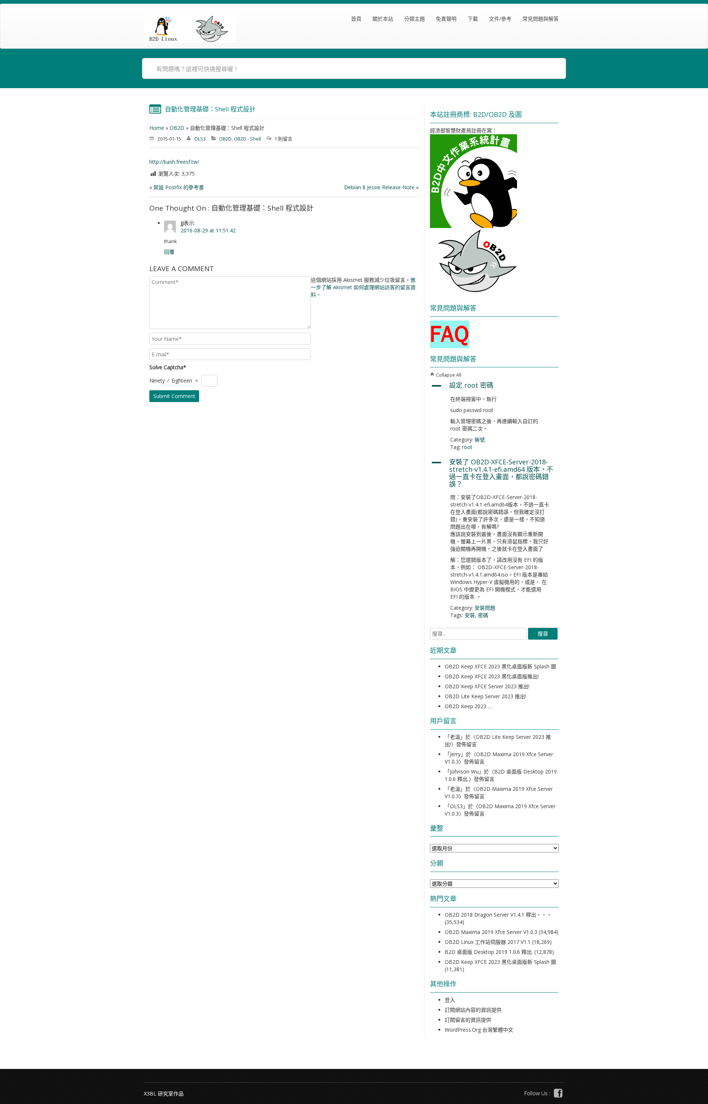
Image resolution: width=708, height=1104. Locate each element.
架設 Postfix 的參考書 (178, 187)
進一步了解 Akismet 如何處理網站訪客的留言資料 (363, 287)
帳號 (480, 439)
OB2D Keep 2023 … (468, 706)
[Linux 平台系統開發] (190, 29)
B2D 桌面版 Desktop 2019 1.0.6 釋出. (489, 951)
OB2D (177, 127)
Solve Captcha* (167, 367)
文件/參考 (500, 18)
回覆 (169, 251)
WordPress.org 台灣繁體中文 (479, 1029)
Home (156, 127)
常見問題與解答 (541, 18)
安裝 (470, 615)
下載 (473, 18)
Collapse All (445, 375)
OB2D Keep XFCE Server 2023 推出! (487, 686)
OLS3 (200, 138)
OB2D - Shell (247, 138)
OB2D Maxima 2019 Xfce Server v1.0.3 (491, 931)
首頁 (356, 18)
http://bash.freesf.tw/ (174, 161)
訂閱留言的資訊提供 (468, 1019)
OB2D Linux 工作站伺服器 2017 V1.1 (488, 941)
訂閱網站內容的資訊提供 (473, 1009)
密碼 (483, 615)
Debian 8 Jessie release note (379, 187)
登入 (450, 999)
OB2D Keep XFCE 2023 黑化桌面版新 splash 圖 (500, 666)
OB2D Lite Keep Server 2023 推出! (485, 696)
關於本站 (382, 18)
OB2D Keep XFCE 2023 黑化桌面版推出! (492, 676)
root (467, 446)
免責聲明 (446, 18)
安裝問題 (485, 607)
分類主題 (414, 18)
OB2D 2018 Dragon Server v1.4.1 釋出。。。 (498, 914)
